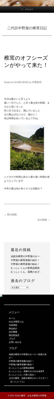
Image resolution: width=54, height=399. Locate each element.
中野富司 (37, 82)
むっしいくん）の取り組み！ (22, 375)
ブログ (12, 339)
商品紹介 (13, 328)
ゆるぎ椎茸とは (16, 322)
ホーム (12, 318)
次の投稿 (43, 219)
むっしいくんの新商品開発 (25, 268)
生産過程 (13, 325)
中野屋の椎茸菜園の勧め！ (25, 264)
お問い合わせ (15, 342)
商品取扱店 (14, 335)
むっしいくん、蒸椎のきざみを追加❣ (31, 272)
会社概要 (13, 332)
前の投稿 (10, 214)
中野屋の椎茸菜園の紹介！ (25, 260)
